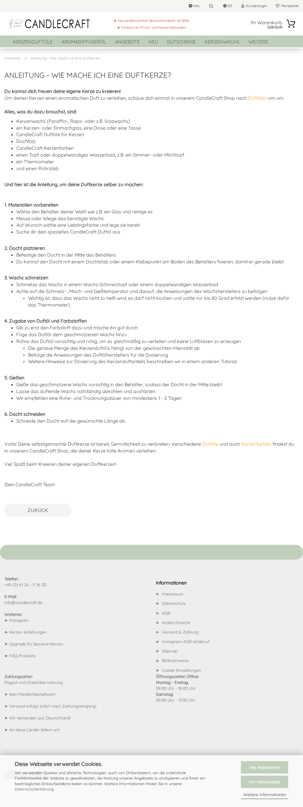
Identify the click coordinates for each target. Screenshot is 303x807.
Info (195, 6)
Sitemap (170, 651)
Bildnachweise (175, 660)
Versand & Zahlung (180, 632)
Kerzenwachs (221, 42)
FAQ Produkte (22, 655)
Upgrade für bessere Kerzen (36, 644)
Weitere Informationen (264, 794)
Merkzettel (289, 6)
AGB (166, 613)
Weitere (258, 42)
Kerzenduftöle (33, 42)
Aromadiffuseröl (84, 42)
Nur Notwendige (264, 782)
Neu (153, 42)
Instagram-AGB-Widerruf (185, 641)
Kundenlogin (255, 6)
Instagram (19, 620)
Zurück (38, 510)
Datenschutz (174, 603)
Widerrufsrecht (176, 622)
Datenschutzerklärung (34, 789)
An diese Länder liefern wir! (34, 729)
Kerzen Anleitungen (27, 632)
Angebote (127, 42)
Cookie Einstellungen (181, 670)
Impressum (172, 594)
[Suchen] (211, 6)
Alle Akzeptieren (264, 767)
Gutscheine (181, 42)
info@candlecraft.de (23, 602)
